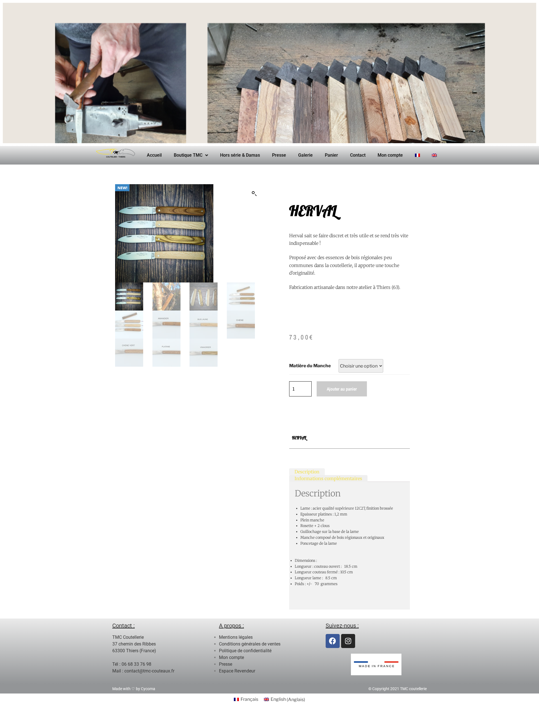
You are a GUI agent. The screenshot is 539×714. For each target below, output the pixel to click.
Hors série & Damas (240, 155)
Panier (331, 155)
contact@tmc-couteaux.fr (149, 671)
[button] (254, 194)
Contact (358, 155)
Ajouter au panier (342, 389)
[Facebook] (333, 641)
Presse (279, 155)
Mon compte (390, 155)
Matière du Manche (310, 365)
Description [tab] (306, 471)
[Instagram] (348, 641)
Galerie (305, 155)
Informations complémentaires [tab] (328, 478)
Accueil (154, 155)
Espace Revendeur (237, 671)
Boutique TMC (188, 155)
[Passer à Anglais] (434, 155)
